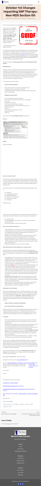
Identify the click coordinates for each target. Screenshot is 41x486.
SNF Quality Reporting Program (9, 386)
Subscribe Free (20, 458)
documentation (22, 404)
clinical (8, 404)
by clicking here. (23, 54)
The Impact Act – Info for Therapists (10, 382)
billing (4, 404)
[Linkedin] (23, 484)
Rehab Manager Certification (20, 451)
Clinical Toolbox (20, 470)
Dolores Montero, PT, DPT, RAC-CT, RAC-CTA (14, 18)
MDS (27, 404)
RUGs (10, 406)
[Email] (20, 484)
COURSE (10, 401)
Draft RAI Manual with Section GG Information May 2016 (14, 389)
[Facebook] (18, 484)
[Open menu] (38, 2)
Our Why (20, 446)
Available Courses (20, 463)
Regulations (5, 406)
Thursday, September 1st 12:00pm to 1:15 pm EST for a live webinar (21, 362)
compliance (16, 404)
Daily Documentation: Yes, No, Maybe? (8, 413)
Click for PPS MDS (22, 393)
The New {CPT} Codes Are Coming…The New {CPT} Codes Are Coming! (31, 414)
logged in (8, 423)
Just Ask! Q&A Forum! (22, 359)
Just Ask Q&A (20, 472)
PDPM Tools (20, 474)
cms (12, 404)
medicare (31, 404)
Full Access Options (21, 460)
